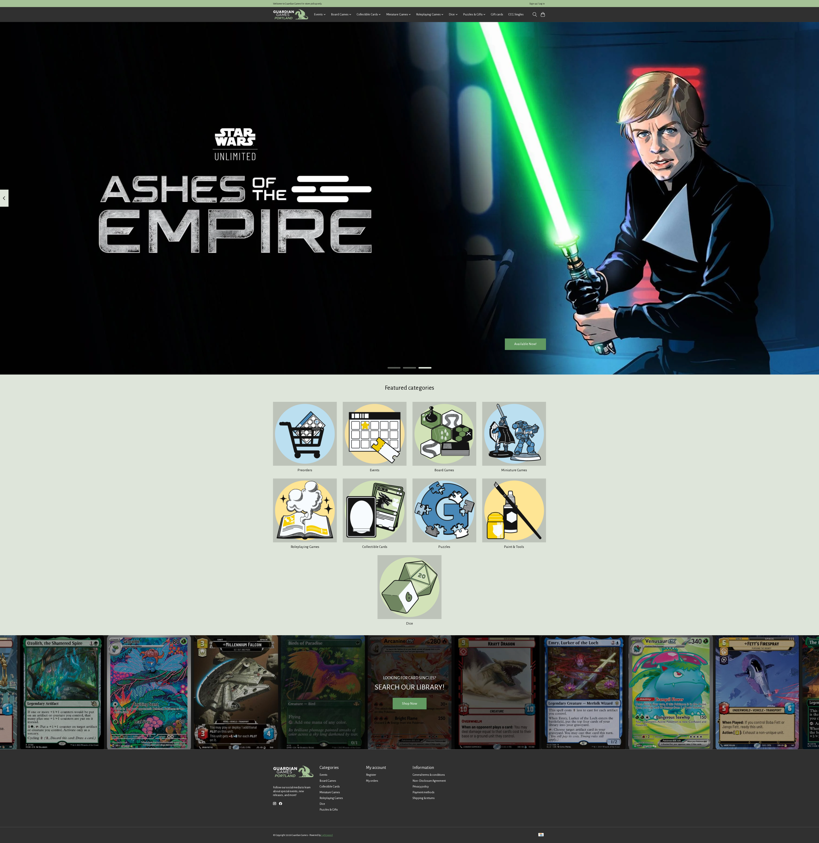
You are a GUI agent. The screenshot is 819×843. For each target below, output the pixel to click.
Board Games (444, 470)
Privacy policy (420, 786)
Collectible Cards (374, 547)
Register (371, 774)
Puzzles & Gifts (328, 809)
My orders (372, 780)
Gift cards (497, 14)
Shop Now (409, 703)
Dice (409, 623)
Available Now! (525, 344)
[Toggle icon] (534, 14)
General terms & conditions (428, 774)
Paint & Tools (514, 547)
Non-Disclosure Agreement (429, 780)
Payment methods (423, 792)
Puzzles (444, 547)
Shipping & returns (423, 798)
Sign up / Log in (537, 3)
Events (374, 470)
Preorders (305, 470)
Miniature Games (514, 470)
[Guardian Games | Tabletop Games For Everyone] (290, 14)
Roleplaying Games (305, 547)
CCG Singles (516, 14)
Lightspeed (327, 835)
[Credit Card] (541, 835)
